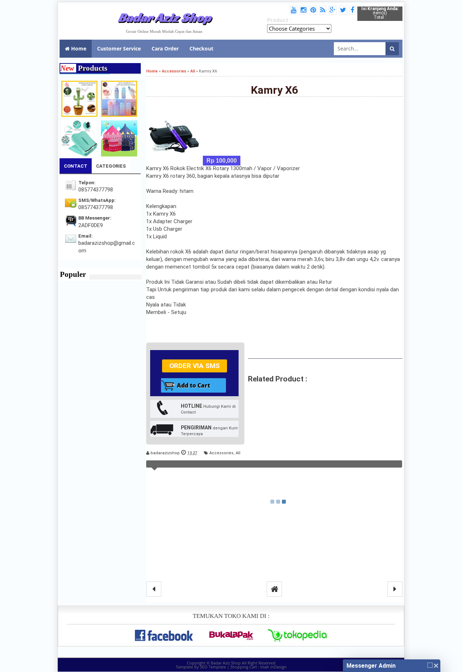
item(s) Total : (379, 13)
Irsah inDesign (273, 666)
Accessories (221, 453)
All (238, 453)
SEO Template (213, 666)
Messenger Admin (371, 665)
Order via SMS (194, 366)
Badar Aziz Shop (164, 17)
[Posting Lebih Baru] (153, 589)
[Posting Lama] (394, 589)
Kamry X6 (274, 90)
